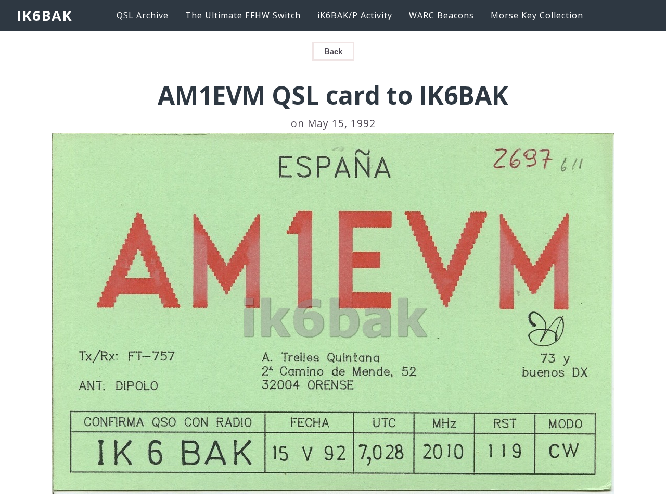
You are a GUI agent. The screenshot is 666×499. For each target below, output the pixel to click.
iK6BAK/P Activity (354, 15)
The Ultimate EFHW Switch (243, 15)
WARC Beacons (441, 15)
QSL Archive (143, 15)
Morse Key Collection (537, 15)
